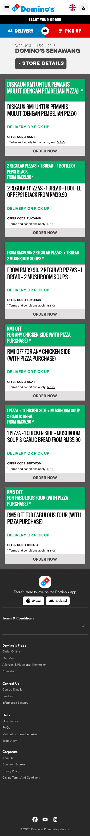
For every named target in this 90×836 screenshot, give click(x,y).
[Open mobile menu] (7, 7)
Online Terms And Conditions (21, 777)
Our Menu (9, 658)
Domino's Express (13, 764)
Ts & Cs (61, 142)
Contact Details (12, 689)
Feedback (8, 696)
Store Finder (10, 721)
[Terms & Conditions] (83, 626)
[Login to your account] (83, 7)
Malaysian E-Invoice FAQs (19, 734)
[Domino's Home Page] (33, 7)
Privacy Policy (11, 771)
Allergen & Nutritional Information (24, 665)
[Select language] (73, 7)
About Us (8, 758)
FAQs (6, 727)
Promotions (9, 671)
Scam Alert (9, 741)
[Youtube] (46, 821)
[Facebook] (35, 821)
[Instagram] (55, 821)
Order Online (11, 651)
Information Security (15, 703)
